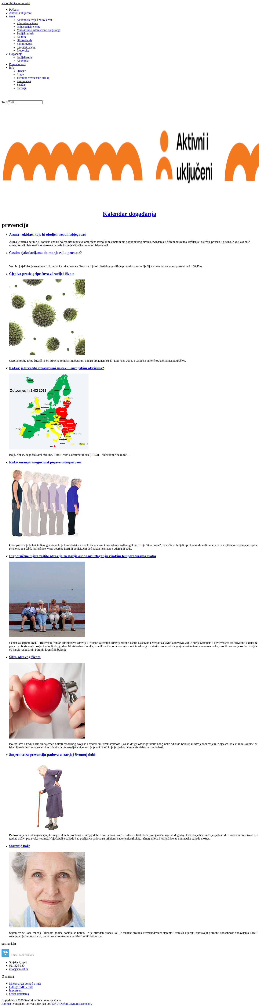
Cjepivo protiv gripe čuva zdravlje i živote (41, 274)
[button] (12, 16)
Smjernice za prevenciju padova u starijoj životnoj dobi (52, 755)
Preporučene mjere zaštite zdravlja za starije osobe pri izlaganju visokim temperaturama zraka (82, 556)
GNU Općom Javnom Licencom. (72, 1003)
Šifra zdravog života (25, 657)
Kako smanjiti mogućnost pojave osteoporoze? (45, 462)
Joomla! (6, 1003)
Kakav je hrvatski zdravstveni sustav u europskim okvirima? (56, 368)
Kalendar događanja (129, 213)
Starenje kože (19, 846)
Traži (5, 102)
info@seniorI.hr (18, 969)
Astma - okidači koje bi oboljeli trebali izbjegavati (47, 234)
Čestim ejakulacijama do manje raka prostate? (45, 253)
